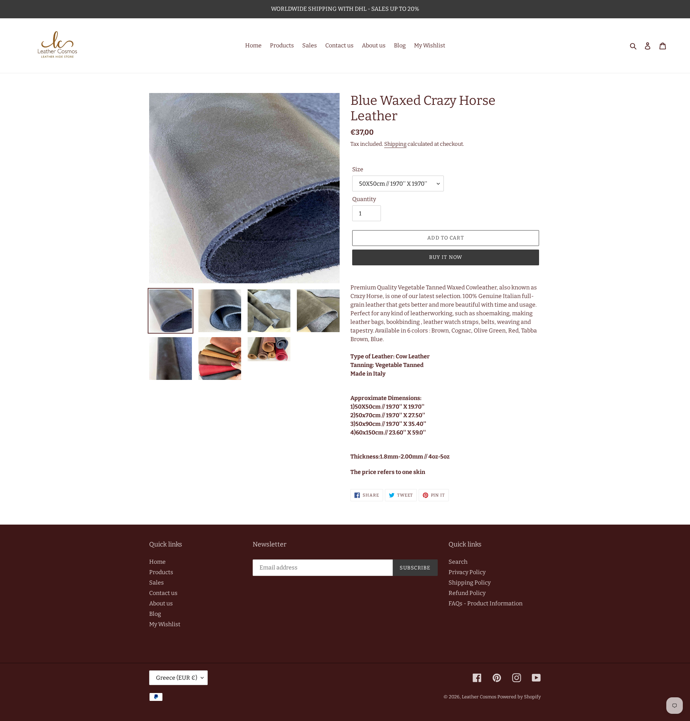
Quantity (364, 199)
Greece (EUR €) (176, 677)
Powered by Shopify (519, 696)
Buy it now (445, 257)
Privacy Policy (467, 572)
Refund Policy (467, 593)
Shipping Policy (469, 582)
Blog (155, 613)
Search (458, 561)
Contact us (163, 593)
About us (161, 603)
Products (161, 572)
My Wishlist (164, 624)
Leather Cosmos (479, 696)
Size (357, 169)
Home (157, 561)
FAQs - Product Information (485, 603)
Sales (156, 582)
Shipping (395, 144)
